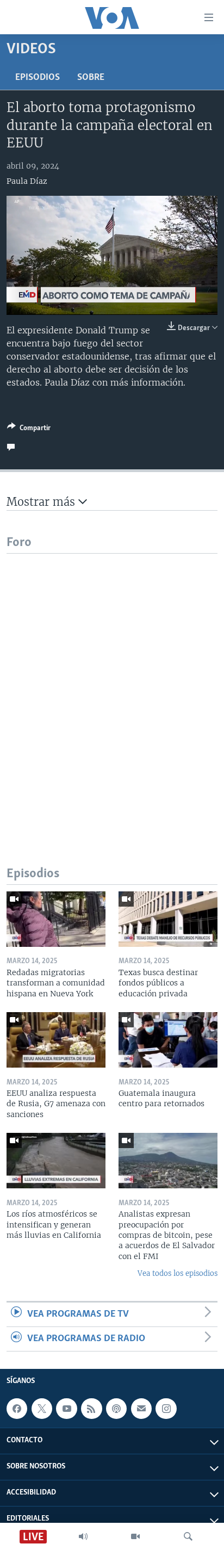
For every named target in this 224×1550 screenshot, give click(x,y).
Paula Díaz (27, 181)
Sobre (90, 78)
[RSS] (91, 1409)
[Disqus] (112, 690)
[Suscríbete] (141, 1409)
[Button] (29, 429)
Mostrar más (42, 502)
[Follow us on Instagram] (165, 1409)
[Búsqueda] (188, 1536)
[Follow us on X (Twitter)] (42, 1409)
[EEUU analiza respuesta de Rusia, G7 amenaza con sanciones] (56, 1040)
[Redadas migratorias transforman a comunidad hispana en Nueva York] (56, 919)
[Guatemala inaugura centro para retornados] (168, 1040)
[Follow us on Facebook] (17, 1409)
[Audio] (83, 1536)
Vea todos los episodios (177, 1273)
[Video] (135, 1536)
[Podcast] (116, 1409)
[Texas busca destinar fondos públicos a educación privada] (168, 919)
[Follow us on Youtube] (66, 1409)
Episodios (37, 78)
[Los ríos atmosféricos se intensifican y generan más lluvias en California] (56, 1160)
